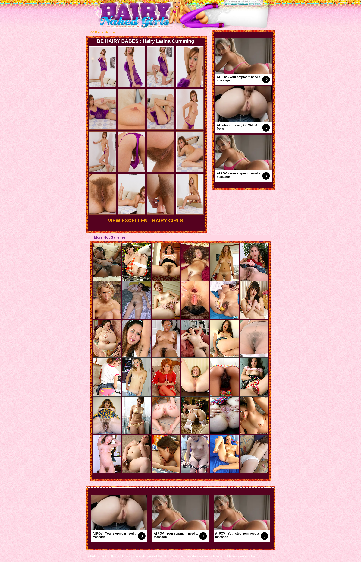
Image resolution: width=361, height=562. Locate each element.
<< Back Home (102, 32)
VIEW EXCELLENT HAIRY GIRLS (145, 220)
